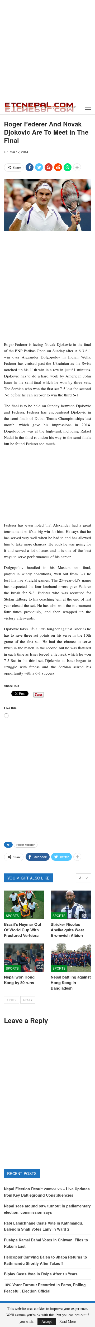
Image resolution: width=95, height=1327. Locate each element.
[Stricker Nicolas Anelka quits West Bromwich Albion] (71, 905)
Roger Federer (25, 845)
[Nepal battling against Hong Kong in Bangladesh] (71, 957)
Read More (67, 1321)
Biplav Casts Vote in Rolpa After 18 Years (41, 1273)
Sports (12, 915)
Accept (46, 1321)
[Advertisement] (47, 50)
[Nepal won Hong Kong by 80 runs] (24, 957)
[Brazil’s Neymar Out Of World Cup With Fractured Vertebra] (24, 905)
